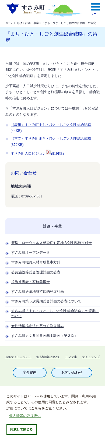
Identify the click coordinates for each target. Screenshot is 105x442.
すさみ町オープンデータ (30, 252)
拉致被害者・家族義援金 (30, 282)
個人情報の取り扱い (25, 416)
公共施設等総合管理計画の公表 (35, 272)
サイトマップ (91, 356)
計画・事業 (32, 23)
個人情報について (48, 356)
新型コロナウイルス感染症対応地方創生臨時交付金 (51, 243)
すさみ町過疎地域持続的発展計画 (37, 292)
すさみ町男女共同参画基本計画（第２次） (44, 336)
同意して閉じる (21, 429)
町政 (19, 23)
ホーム (9, 23)
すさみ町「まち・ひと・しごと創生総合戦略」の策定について (55, 313)
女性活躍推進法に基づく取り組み (37, 326)
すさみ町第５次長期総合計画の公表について (46, 301)
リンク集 (71, 356)
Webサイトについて (18, 356)
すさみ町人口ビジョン (37, 153)
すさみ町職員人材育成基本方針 (35, 262)
